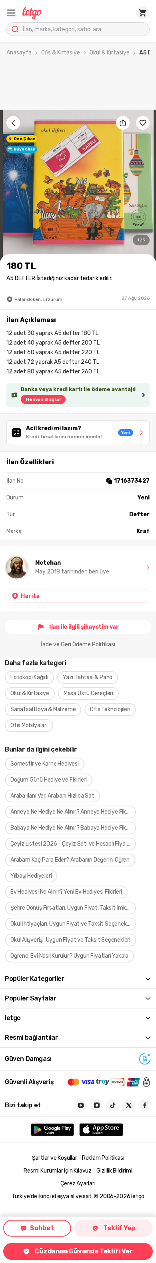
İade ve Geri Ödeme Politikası (78, 644)
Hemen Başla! (43, 399)
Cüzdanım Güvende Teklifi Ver (83, 1251)
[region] (78, 185)
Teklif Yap (119, 1228)
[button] (11, 13)
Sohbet (42, 1228)
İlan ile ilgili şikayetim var (84, 626)
